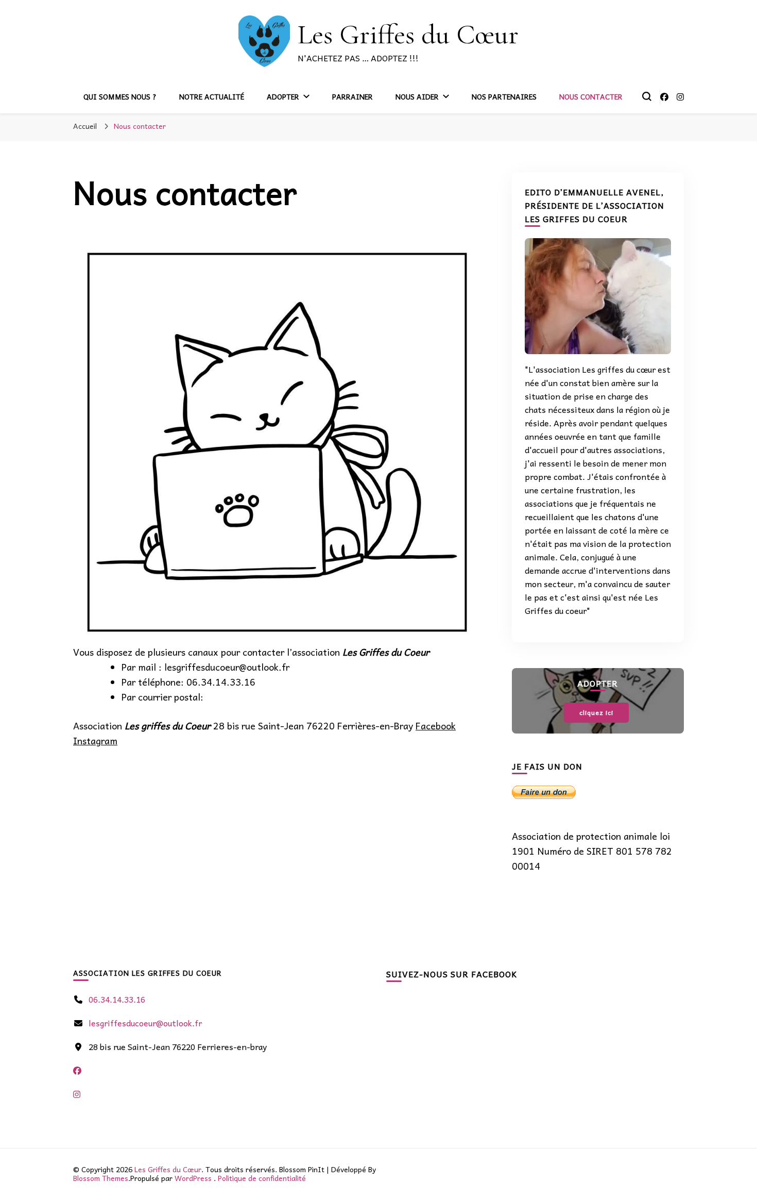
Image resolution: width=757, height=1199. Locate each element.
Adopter (283, 96)
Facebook (436, 725)
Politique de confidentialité (262, 1178)
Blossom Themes (100, 1178)
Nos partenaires (504, 96)
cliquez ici (596, 712)
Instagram (95, 740)
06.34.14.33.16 (117, 999)
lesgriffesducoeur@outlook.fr (145, 1022)
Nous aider (417, 96)
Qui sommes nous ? (120, 96)
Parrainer (352, 96)
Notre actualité (211, 96)
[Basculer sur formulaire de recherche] (646, 96)
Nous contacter (591, 96)
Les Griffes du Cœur (408, 34)
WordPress (193, 1178)
